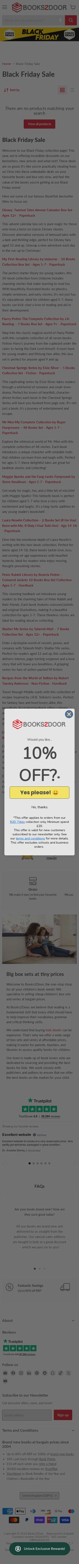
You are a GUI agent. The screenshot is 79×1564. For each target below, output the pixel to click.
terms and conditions (30, 838)
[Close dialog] (69, 714)
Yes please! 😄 (39, 792)
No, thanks (39, 807)
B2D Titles (17, 822)
